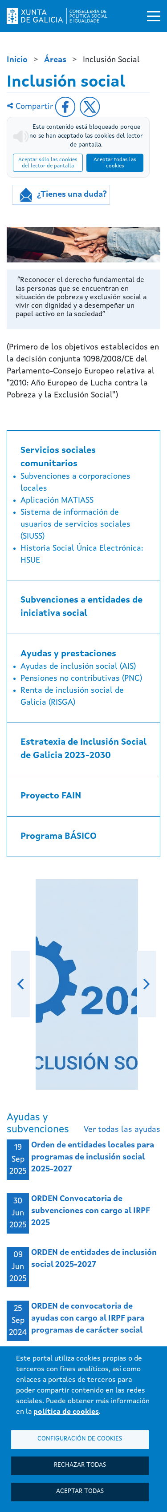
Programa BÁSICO (58, 836)
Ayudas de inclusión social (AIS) (78, 667)
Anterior (20, 984)
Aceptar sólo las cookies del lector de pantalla (47, 163)
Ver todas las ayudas (122, 1130)
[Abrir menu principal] (153, 16)
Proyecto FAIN (50, 796)
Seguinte (146, 984)
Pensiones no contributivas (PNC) (81, 679)
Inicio (17, 60)
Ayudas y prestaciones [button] (68, 654)
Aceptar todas (80, 1491)
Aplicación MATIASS (57, 500)
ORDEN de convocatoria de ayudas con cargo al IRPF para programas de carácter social (87, 1318)
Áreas (55, 60)
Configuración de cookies (79, 1439)
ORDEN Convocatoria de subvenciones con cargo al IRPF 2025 (90, 1211)
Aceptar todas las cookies (115, 163)
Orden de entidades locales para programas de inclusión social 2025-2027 (92, 1157)
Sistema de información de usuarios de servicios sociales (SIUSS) (75, 524)
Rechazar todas (80, 1465)
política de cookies (66, 1412)
